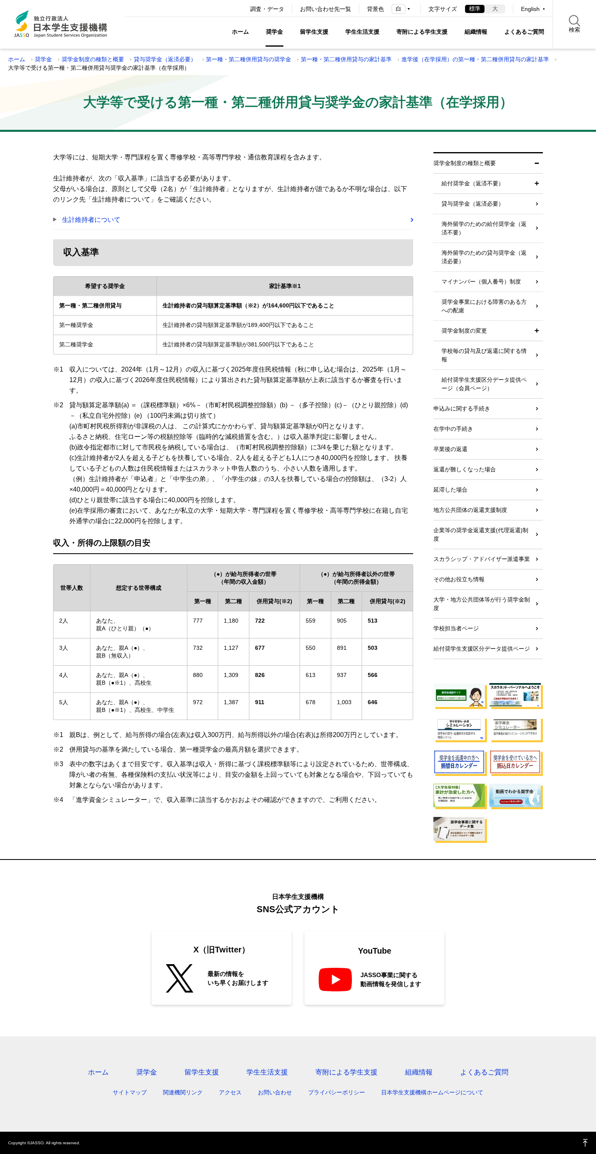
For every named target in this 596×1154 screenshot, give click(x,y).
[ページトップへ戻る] (585, 1143)
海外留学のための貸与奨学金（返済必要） (484, 256)
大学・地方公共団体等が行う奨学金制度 (481, 603)
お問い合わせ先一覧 (325, 9)
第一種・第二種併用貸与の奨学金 (248, 59)
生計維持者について (91, 219)
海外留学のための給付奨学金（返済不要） (484, 228)
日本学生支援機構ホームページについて (432, 1092)
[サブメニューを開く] (537, 183)
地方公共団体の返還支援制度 (470, 510)
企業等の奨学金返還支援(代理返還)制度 (480, 534)
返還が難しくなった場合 (464, 469)
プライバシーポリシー (336, 1092)
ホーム (240, 31)
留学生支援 (314, 31)
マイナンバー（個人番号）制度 (481, 281)
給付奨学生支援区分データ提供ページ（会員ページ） (484, 383)
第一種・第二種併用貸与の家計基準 (346, 59)
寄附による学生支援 (422, 31)
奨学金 (274, 31)
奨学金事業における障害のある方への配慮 (484, 306)
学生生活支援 (362, 31)
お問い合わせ (275, 1092)
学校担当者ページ (456, 628)
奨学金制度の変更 (464, 330)
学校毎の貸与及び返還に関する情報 (484, 355)
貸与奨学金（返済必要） (165, 59)
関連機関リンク (183, 1092)
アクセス (230, 1092)
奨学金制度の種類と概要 (93, 59)
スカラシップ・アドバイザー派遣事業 (481, 559)
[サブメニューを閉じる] (537, 163)
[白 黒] (402, 8)
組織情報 (476, 31)
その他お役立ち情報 (459, 579)
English (530, 9)
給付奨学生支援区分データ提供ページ (481, 648)
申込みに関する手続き (461, 408)
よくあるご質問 (524, 31)
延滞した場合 (450, 489)
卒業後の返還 (450, 449)
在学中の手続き (453, 428)
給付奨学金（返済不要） (473, 183)
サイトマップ (130, 1092)
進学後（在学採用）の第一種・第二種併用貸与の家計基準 (475, 59)
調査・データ (267, 9)
